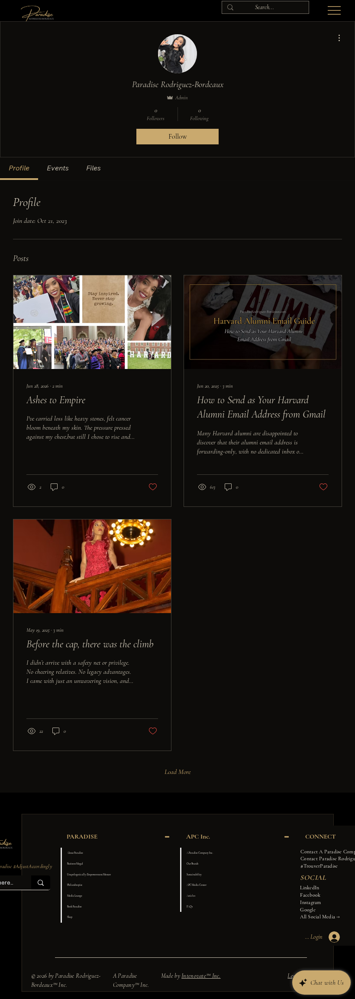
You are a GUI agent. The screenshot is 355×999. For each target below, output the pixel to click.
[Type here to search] (40, 882)
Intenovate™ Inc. (200, 975)
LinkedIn (309, 888)
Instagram (310, 902)
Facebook (310, 895)
